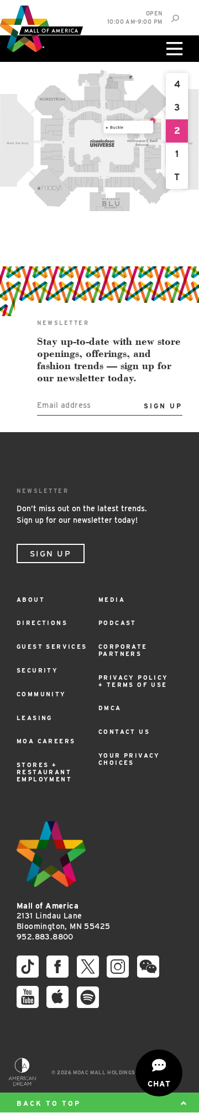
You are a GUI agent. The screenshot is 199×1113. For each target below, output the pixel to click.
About (31, 599)
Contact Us (124, 732)
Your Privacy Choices (129, 759)
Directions (42, 623)
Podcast (117, 623)
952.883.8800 (45, 936)
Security (37, 670)
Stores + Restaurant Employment (44, 772)
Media (111, 599)
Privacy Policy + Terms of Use (133, 681)
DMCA (110, 708)
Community (41, 694)
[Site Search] (174, 18)
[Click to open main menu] (173, 48)
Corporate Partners (123, 650)
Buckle (116, 126)
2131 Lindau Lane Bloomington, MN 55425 (63, 916)
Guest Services (52, 646)
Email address (64, 405)
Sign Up (50, 554)
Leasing (35, 718)
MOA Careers (46, 741)
